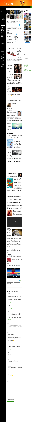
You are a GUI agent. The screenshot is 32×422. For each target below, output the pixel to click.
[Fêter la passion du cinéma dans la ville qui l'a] (25, 39)
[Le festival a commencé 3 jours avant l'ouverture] (25, 16)
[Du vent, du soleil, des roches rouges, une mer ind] (30, 16)
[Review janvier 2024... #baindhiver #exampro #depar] (25, 37)
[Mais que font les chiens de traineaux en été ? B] (27, 39)
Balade (3, 30)
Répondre (10, 302)
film (12, 282)
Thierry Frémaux (2, 65)
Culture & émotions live (2, 8)
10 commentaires (14, 22)
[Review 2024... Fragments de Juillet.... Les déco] (25, 32)
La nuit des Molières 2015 (9, 288)
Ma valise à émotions (3, 19)
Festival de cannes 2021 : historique (27, 70)
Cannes (2, 31)
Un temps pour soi (2, 18)
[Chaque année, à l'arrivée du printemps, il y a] (25, 19)
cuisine (1, 38)
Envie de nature (2, 12)
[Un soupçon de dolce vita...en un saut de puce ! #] (27, 37)
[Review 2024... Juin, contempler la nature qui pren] (27, 32)
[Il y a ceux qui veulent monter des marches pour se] (30, 14)
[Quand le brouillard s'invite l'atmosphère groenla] (30, 39)
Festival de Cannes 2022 (26, 64)
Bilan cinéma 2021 (25, 69)
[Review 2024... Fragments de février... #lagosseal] (30, 34)
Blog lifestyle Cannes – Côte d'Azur (5, 6)
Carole (11, 22)
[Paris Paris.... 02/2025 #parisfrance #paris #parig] (27, 21)
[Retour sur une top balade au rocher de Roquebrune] (27, 26)
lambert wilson (8, 283)
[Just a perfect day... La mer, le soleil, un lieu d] (27, 24)
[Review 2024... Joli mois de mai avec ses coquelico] (30, 32)
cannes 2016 (2, 32)
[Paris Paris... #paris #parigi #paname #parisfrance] (30, 21)
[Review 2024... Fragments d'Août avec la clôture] (30, 29)
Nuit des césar (2, 56)
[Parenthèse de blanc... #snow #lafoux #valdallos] (30, 19)
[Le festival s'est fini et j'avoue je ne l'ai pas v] (27, 14)
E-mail (7, 393)
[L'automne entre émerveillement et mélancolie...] (30, 37)
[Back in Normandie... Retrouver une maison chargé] (25, 29)
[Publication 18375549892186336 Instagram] (25, 21)
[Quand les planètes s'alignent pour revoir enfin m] (30, 24)
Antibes (1, 30)
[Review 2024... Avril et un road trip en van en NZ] (25, 34)
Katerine (19, 282)
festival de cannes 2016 (9, 282)
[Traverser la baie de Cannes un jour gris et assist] (27, 19)
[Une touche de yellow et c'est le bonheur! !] (30, 26)
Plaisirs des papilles (2, 11)
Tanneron (1, 64)
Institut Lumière (2, 51)
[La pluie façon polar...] (27, 29)
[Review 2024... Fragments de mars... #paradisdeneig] (27, 34)
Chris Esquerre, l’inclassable (9, 286)
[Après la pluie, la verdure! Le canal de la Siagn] (27, 16)
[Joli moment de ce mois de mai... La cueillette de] (25, 14)
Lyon (1, 53)
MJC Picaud (2, 54)
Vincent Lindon (2, 66)
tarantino (3, 64)
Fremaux (15, 282)
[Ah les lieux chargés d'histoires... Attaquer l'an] (25, 26)
